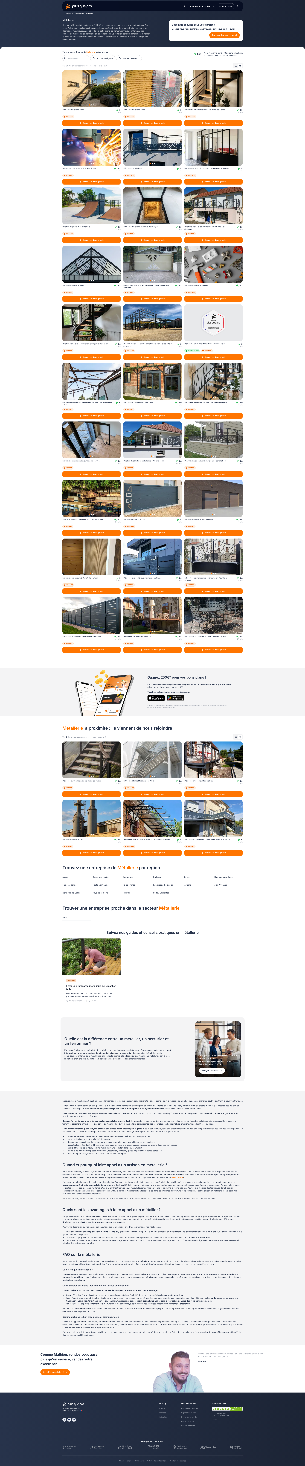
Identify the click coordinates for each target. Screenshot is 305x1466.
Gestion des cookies (178, 1461)
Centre (186, 877)
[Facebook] (64, 1420)
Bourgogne (128, 877)
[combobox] (77, 58)
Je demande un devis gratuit (224, 35)
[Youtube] (69, 1420)
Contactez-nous (187, 1421)
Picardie (126, 893)
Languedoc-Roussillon (163, 885)
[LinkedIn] (74, 1420)
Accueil (68, 13)
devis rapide (177, 1177)
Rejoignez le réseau (210, 1070)
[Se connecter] (238, 6)
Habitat (162, 1408)
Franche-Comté (69, 885)
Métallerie (71, 980)
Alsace (65, 877)
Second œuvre (79, 13)
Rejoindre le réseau (188, 1413)
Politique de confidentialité (157, 1461)
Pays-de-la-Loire (100, 893)
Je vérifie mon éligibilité (54, 1372)
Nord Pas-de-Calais (71, 893)
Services (162, 1413)
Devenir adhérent (188, 1426)
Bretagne (157, 877)
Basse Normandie (100, 877)
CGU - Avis (139, 1461)
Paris (64, 917)
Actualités (163, 1417)
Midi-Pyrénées (220, 885)
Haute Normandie (100, 885)
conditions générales (168, 707)
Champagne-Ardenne (223, 877)
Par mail (215, 1419)
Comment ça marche (189, 1408)
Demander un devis (189, 1417)
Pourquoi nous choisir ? (201, 6)
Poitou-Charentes (161, 893)
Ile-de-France (129, 885)
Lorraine (187, 885)
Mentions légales (125, 1461)
